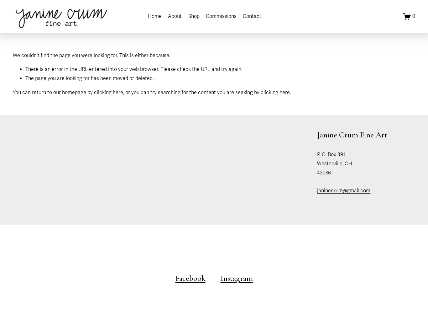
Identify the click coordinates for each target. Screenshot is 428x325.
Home (155, 16)
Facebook (190, 278)
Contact (252, 16)
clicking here (108, 92)
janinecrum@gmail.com (343, 191)
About (175, 16)
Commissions (221, 16)
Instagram (237, 278)
